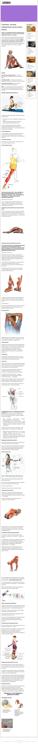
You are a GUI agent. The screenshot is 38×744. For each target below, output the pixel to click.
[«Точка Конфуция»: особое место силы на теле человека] (7, 704)
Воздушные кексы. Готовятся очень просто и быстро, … (31, 36)
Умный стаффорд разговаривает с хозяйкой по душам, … (31, 51)
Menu (2, 20)
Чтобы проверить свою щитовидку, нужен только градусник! (7, 730)
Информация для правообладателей (25, 741)
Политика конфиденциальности (7, 741)
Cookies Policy (19, 742)
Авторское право (15, 741)
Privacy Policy (34, 741)
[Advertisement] (19, 12)
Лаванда (16, 740)
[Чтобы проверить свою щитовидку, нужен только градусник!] (7, 723)
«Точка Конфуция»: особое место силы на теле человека (6, 711)
